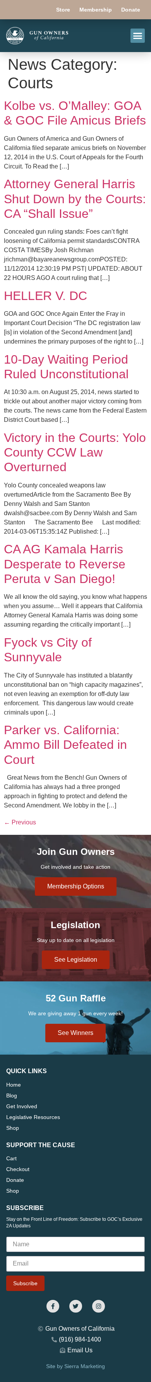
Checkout (17, 1169)
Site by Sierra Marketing (75, 1366)
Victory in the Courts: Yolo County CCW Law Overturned (75, 452)
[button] (137, 36)
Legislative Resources (33, 1117)
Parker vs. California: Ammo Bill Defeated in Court (65, 745)
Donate (130, 10)
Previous (20, 822)
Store (63, 10)
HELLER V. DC (45, 296)
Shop (12, 1128)
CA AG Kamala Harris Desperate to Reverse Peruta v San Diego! (64, 564)
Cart (11, 1158)
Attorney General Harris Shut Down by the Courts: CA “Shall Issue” (75, 199)
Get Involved (21, 1106)
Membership (95, 10)
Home (13, 1085)
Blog (11, 1095)
